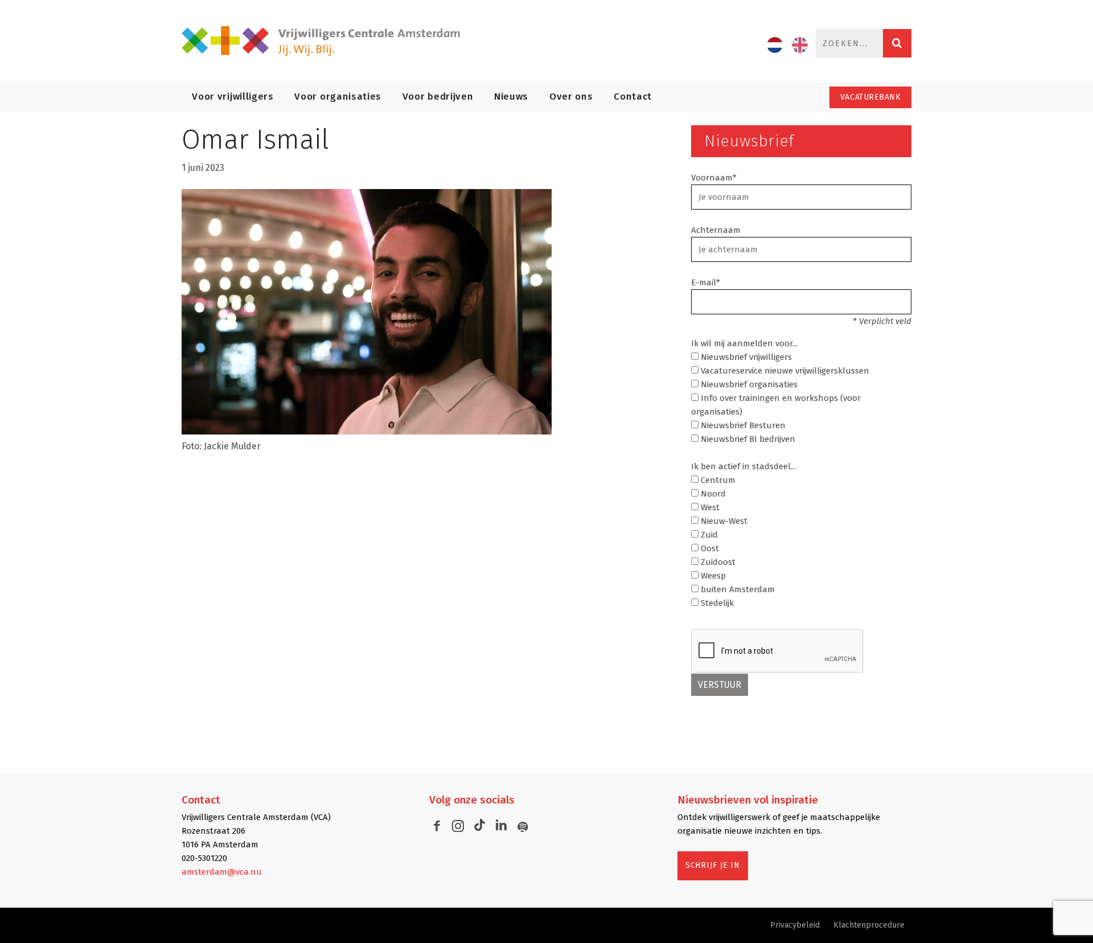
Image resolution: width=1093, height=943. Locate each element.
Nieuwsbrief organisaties (748, 384)
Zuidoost (716, 562)
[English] (800, 45)
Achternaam (716, 230)
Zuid (708, 535)
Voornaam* (714, 178)
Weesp (712, 576)
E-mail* (705, 282)
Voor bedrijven (438, 96)
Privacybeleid (795, 925)
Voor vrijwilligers (232, 96)
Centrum (716, 480)
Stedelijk (716, 603)
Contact (633, 96)
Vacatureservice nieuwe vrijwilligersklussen (783, 371)
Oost (708, 548)
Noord (712, 494)
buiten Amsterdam (736, 589)
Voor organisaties (337, 96)
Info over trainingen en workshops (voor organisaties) (776, 405)
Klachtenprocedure (869, 925)
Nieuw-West (722, 521)
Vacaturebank (870, 97)
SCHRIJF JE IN (712, 865)
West (709, 507)
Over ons (571, 96)
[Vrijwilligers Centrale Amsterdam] (328, 41)
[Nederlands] (775, 45)
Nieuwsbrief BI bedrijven (746, 439)
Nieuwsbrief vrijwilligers (745, 357)
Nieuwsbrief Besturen (742, 425)
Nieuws (511, 96)
